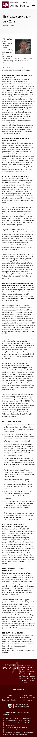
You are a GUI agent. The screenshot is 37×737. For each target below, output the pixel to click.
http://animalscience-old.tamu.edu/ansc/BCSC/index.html (14, 649)
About (10, 695)
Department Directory (9, 700)
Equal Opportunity (28, 732)
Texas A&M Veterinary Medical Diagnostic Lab (26, 676)
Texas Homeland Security (13, 730)
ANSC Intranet (27, 700)
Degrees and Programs (27, 697)
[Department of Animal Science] (15, 5)
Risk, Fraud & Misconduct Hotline (16, 728)
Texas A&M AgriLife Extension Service (26, 666)
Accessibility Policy (11, 721)
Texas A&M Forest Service (26, 673)
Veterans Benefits (24, 723)
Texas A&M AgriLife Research (26, 671)
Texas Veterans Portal (12, 732)
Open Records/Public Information (16, 734)
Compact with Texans (10, 718)
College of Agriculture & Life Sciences (27, 680)
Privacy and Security (26, 718)
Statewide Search (10, 723)
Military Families (10, 725)
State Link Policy (24, 721)
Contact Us (9, 697)
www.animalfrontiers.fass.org (14, 520)
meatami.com (24, 628)
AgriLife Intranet (27, 695)
